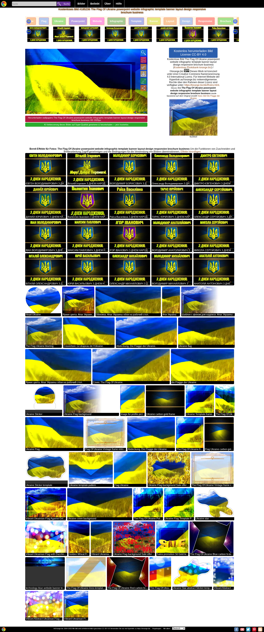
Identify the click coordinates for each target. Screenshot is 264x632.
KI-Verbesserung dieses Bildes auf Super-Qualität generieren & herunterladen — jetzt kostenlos (86, 124)
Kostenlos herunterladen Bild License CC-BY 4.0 (193, 52)
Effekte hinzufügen (191, 151)
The (31, 21)
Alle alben (166, 628)
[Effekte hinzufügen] (143, 81)
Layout (170, 21)
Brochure (225, 21)
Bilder (81, 3)
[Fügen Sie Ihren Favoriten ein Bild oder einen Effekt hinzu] (29, 53)
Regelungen (156, 628)
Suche (67, 4)
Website (97, 21)
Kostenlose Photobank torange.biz (192, 67)
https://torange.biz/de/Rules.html (201, 85)
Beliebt (94, 3)
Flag (43, 21)
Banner (154, 21)
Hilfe (119, 3)
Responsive (205, 21)
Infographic (116, 21)
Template (136, 21)
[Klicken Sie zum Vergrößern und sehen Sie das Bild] (143, 53)
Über (108, 3)
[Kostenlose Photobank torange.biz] (4, 4)
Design (186, 21)
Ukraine (58, 21)
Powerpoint (78, 21)
